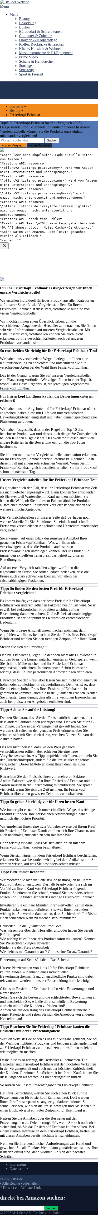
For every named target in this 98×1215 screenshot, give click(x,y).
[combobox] (22, 140)
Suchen (52, 140)
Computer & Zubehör (35, 36)
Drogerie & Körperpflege (38, 40)
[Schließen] (4, 245)
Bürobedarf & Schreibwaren (40, 31)
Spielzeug (26, 70)
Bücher (24, 27)
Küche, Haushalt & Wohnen (40, 49)
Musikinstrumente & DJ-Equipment (46, 53)
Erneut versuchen (19, 369)
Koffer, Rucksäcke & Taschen (41, 44)
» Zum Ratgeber (39, 145)
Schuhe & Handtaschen (36, 61)
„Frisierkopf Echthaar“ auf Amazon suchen (38, 318)
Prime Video (28, 57)
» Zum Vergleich (13, 145)
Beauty (24, 19)
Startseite (16, 106)
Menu (4, 6)
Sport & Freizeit (31, 74)
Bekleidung (27, 23)
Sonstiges (26, 66)
